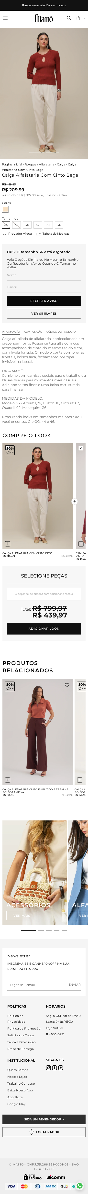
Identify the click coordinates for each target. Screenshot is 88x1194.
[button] (81, 18)
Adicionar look (44, 628)
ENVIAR (75, 984)
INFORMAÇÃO (11, 331)
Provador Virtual (20, 233)
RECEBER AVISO (43, 301)
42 (38, 225)
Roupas (30, 164)
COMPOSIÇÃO (33, 331)
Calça (61, 164)
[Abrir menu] (5, 18)
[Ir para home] (44, 18)
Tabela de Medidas (56, 233)
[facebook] (54, 1067)
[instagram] (48, 1067)
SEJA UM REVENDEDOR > (44, 1119)
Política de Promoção (24, 1028)
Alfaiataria (46, 164)
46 (59, 225)
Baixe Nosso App (20, 1090)
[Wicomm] (56, 1177)
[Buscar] (69, 18)
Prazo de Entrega (20, 1049)
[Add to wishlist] (67, 685)
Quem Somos (17, 1070)
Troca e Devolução (21, 1042)
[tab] (28, 930)
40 (27, 225)
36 (6, 225)
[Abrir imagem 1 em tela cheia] (44, 93)
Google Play (16, 1104)
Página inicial (12, 164)
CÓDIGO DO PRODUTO (61, 331)
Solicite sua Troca (20, 1035)
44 (48, 225)
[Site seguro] (32, 1177)
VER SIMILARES (44, 313)
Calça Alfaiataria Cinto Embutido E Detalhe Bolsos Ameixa (35, 791)
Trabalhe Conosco (21, 1083)
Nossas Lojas (17, 1076)
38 (16, 225)
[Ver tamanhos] (7, 543)
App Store (14, 1097)
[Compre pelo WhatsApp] (79, 1185)
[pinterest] (60, 1067)
